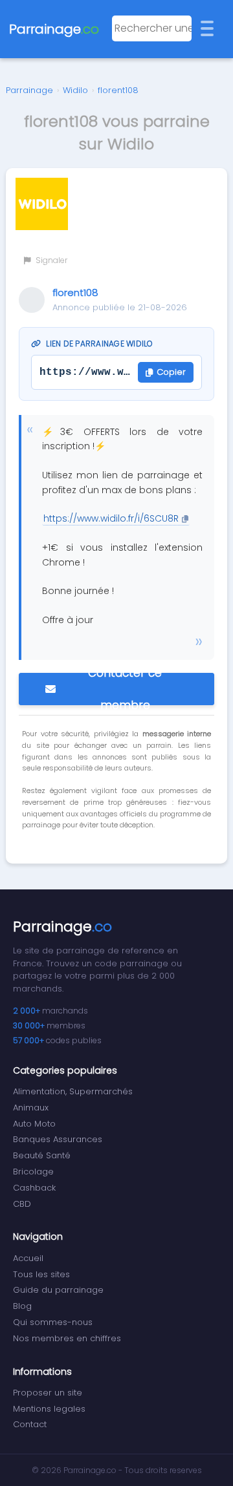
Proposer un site (47, 1392)
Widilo (75, 90)
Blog (22, 1306)
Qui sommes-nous (53, 1322)
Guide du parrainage (58, 1290)
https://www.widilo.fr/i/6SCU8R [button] (111, 518)
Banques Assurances (57, 1139)
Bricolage (33, 1171)
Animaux (31, 1107)
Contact (30, 1424)
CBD (22, 1204)
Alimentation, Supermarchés (73, 1091)
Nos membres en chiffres (67, 1338)
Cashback (34, 1188)
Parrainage (29, 90)
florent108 (118, 90)
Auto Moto (34, 1124)
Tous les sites (41, 1274)
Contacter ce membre (125, 689)
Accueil (28, 1258)
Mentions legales (49, 1409)
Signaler (50, 260)
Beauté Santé (42, 1155)
